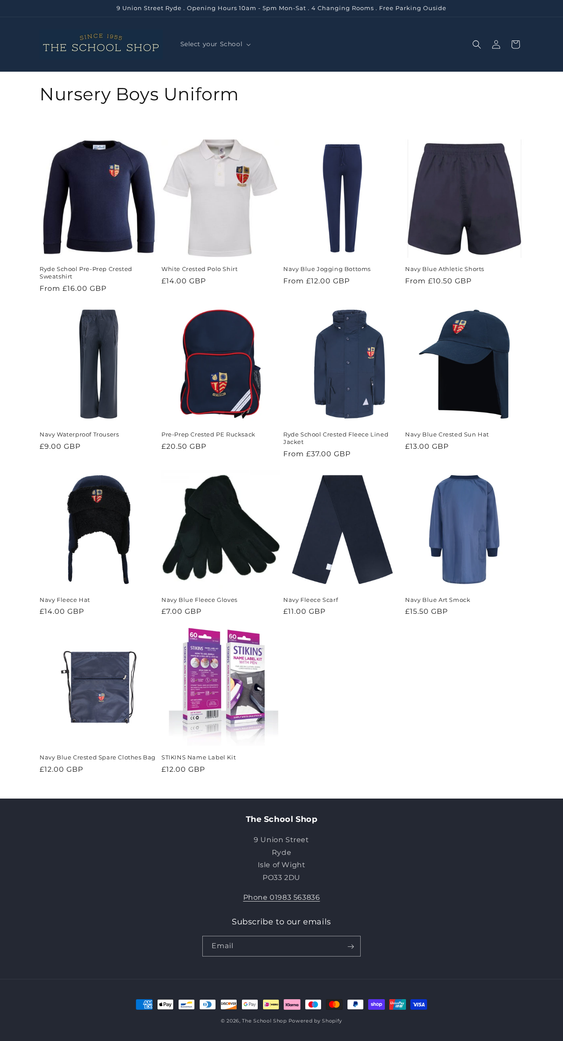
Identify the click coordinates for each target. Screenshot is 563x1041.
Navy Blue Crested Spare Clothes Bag (98, 757)
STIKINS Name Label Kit (198, 757)
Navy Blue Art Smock (437, 599)
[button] (215, 44)
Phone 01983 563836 (281, 897)
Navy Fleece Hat (65, 599)
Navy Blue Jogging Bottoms (327, 268)
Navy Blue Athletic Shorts (444, 268)
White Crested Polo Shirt (199, 268)
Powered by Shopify (316, 1021)
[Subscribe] (350, 946)
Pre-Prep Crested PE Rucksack (208, 434)
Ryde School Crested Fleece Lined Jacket (335, 438)
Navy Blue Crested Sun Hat (447, 434)
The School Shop (264, 1021)
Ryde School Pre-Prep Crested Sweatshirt (86, 272)
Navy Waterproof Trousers (79, 434)
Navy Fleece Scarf (310, 599)
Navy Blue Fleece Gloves (199, 599)
